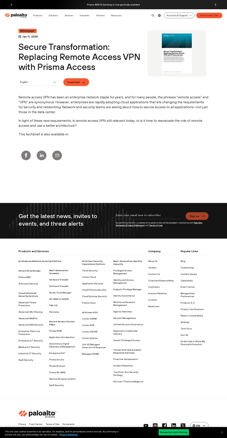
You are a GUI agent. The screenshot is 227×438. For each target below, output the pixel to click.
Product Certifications (192, 309)
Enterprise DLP (57, 353)
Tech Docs (186, 328)
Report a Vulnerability (192, 315)
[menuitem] (17, 15)
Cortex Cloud (89, 277)
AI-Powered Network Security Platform (40, 261)
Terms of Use (52, 424)
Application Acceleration (62, 337)
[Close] (222, 432)
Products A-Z (188, 303)
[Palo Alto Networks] (16, 15)
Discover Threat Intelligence (128, 381)
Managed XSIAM (90, 354)
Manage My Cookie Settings (173, 432)
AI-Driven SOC (90, 312)
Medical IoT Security (29, 347)
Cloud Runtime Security (94, 296)
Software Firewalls (59, 286)
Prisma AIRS (25, 277)
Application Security (92, 283)
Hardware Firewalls (59, 279)
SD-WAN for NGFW (59, 299)
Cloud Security (89, 270)
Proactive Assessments (125, 359)
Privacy (22, 424)
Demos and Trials (209, 15)
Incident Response (123, 365)
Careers (152, 267)
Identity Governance (124, 295)
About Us (153, 261)
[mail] (57, 155)
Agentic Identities (122, 311)
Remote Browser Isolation (62, 379)
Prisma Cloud (88, 303)
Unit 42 (184, 335)
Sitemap (185, 322)
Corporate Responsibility (161, 280)
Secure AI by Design (30, 270)
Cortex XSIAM (89, 318)
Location (152, 300)
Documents (69, 424)
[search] (153, 15)
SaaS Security (26, 360)
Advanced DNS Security (31, 324)
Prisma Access (56, 359)
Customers (154, 287)
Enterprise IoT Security (31, 340)
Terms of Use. (156, 225)
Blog (183, 261)
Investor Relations (157, 293)
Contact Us (154, 274)
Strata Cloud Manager (60, 292)
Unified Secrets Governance (128, 324)
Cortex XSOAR (89, 331)
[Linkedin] (41, 155)
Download (73, 82)
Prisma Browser (57, 366)
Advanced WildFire (28, 318)
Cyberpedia (187, 280)
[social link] (146, 425)
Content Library (189, 274)
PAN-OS (53, 305)
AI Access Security (28, 283)
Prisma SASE (55, 331)
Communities (187, 267)
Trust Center (36, 424)
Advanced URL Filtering (30, 312)
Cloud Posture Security (94, 290)
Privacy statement (68, 434)
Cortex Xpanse (90, 338)
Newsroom (153, 306)
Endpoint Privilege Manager (127, 289)
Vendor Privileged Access (126, 340)
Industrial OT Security (30, 353)
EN (159, 15)
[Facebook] (26, 155)
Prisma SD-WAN (57, 372)
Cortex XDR (88, 325)
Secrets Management (124, 318)
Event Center (188, 287)
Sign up (194, 216)
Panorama (54, 312)
